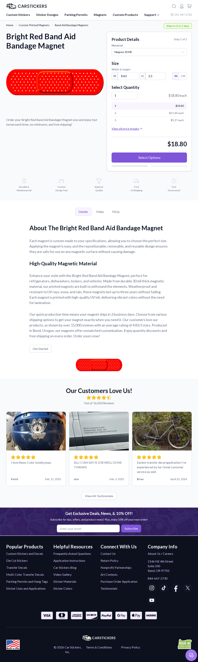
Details (83, 211)
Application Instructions (69, 560)
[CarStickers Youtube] (152, 600)
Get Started (40, 348)
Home (9, 25)
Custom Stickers (18, 14)
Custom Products (125, 14)
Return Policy (109, 560)
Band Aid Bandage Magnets (71, 25)
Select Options (149, 157)
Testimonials (109, 588)
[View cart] (189, 6)
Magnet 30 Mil (123, 52)
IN (175, 76)
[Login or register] (181, 6)
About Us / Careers (160, 553)
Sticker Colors (62, 588)
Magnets (100, 14)
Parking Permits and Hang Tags (27, 581)
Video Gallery (62, 574)
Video (100, 211)
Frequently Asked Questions (72, 553)
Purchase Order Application (119, 581)
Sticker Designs (47, 14)
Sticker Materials (64, 581)
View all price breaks (125, 128)
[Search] (174, 6)
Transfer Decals (16, 567)
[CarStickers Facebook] (176, 588)
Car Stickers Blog (65, 567)
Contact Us (108, 553)
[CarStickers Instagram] (152, 588)
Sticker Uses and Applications (26, 588)
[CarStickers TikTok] (164, 588)
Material (117, 45)
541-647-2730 (183, 14)
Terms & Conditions (99, 647)
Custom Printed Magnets (34, 25)
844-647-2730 (157, 578)
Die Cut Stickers (17, 560)
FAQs (116, 211)
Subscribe (131, 528)
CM (183, 76)
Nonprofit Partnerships (116, 567)
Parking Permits (76, 14)
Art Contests (109, 574)
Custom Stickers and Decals (24, 553)
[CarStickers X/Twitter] (188, 588)
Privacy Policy (130, 647)
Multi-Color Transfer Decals (25, 574)
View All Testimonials (99, 496)
